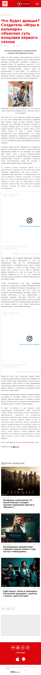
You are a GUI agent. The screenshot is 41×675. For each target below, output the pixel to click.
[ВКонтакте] (14, 446)
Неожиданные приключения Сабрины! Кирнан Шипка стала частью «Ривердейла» (19, 549)
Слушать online (26, 4)
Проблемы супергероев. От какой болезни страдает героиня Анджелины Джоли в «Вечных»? (18, 503)
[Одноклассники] (18, 446)
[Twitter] (16, 446)
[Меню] (37, 4)
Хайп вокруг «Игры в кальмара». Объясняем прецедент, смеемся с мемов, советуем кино (20, 593)
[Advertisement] (20, 625)
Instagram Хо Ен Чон (13, 442)
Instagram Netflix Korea (30, 442)
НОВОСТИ (8, 15)
